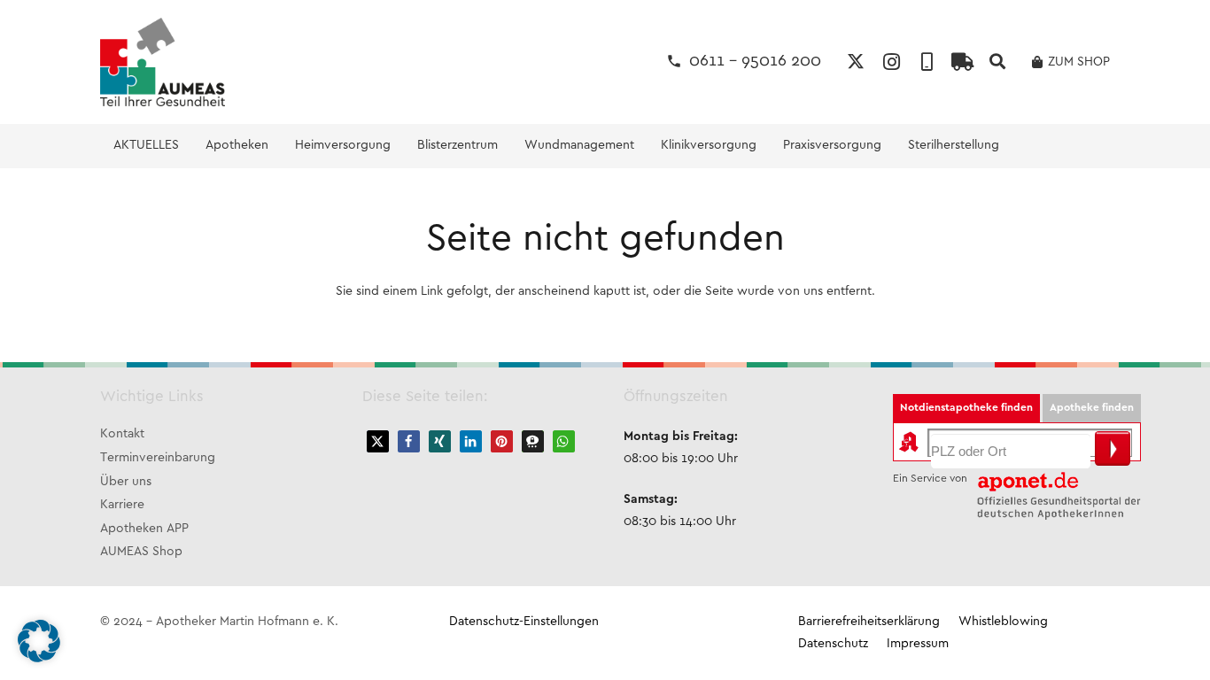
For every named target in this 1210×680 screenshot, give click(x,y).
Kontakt (122, 434)
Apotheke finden (1092, 407)
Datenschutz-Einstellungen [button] (524, 622)
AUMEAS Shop (141, 552)
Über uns (125, 482)
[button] (997, 61)
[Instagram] (891, 62)
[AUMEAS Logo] (162, 62)
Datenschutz (833, 644)
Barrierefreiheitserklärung (869, 622)
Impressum (918, 644)
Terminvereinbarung (157, 458)
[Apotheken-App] (926, 62)
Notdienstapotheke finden (966, 407)
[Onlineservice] (962, 62)
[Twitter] (855, 62)
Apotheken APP (144, 529)
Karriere (122, 505)
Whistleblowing (1003, 622)
